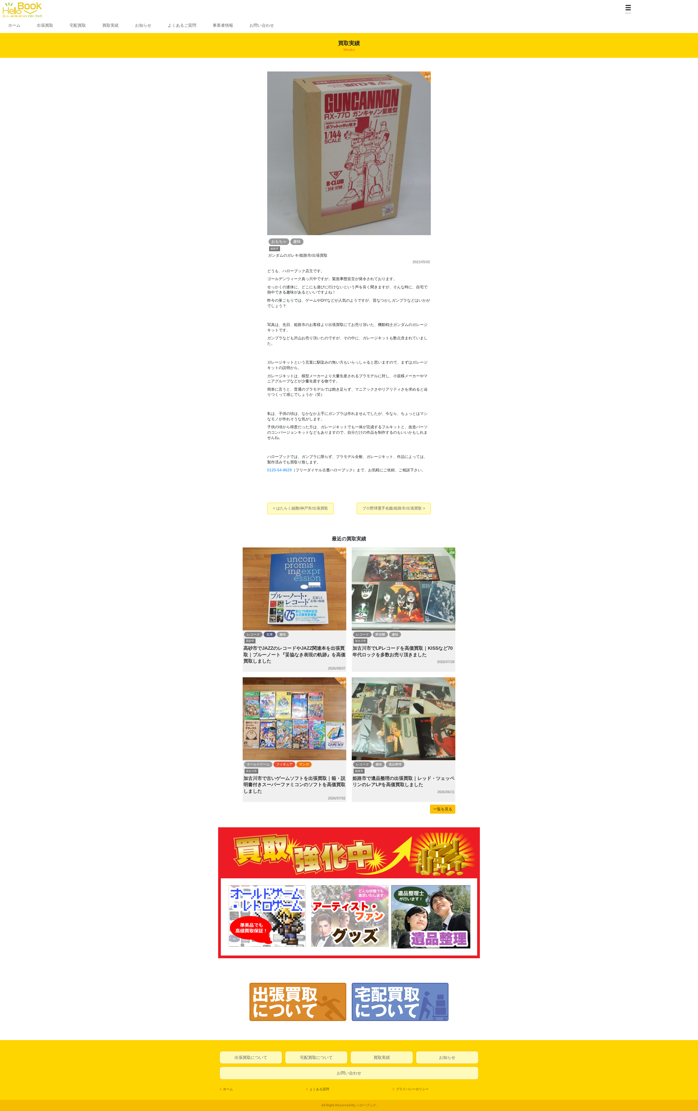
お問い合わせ (261, 25)
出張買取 (45, 25)
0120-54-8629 (279, 470)
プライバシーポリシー (412, 1089)
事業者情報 (223, 25)
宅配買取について (316, 1057)
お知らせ (143, 25)
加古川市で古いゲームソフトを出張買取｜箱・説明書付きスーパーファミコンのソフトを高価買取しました (294, 785)
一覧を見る (442, 809)
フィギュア (284, 764)
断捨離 (380, 634)
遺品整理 (395, 764)
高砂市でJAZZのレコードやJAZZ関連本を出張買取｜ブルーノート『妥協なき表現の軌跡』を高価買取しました (294, 655)
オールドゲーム (258, 764)
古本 (269, 634)
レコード (253, 634)
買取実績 (110, 25)
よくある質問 (319, 1089)
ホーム (14, 25)
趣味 (282, 634)
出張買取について (250, 1057)
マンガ (304, 764)
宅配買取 (78, 25)
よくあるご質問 (182, 25)
